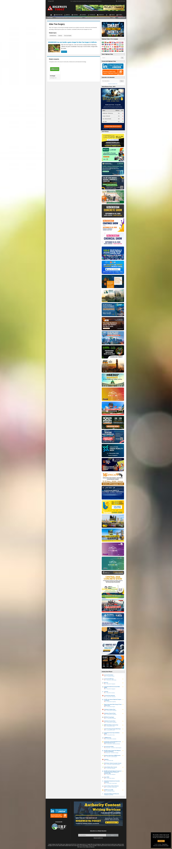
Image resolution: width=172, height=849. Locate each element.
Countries (75, 14)
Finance (113, 14)
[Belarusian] (105, 42)
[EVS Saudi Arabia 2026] (113, 563)
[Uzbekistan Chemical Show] (113, 239)
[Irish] (105, 46)
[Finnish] (108, 44)
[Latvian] (117, 46)
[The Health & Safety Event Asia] (113, 465)
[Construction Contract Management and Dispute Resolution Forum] (113, 295)
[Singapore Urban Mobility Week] (113, 450)
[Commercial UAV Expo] (113, 140)
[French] (110, 44)
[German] (115, 44)
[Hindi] (120, 44)
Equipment (83, 14)
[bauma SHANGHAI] (113, 507)
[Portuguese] (110, 48)
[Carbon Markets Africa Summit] (113, 352)
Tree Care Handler (67, 35)
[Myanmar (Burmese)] (122, 46)
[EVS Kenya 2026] (113, 549)
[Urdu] (115, 50)
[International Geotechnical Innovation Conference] (113, 366)
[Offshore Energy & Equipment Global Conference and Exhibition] (113, 493)
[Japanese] (110, 46)
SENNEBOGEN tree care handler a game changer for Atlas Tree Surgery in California (72, 42)
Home (51, 14)
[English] (122, 42)
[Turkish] (113, 50)
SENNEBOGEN (53, 35)
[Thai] (110, 50)
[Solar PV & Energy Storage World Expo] (113, 267)
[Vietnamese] (117, 50)
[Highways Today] (57, 7)
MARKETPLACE (121, 17)
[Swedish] (108, 50)
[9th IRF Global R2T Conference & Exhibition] (113, 436)
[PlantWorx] (113, 662)
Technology (92, 14)
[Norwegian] (103, 48)
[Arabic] (103, 42)
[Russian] (117, 48)
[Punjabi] (113, 48)
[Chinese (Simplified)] (110, 42)
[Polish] (108, 48)
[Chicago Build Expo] (113, 408)
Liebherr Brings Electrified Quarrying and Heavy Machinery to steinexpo (71, 17)
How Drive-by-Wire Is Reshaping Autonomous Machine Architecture (99, 17)
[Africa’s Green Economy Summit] (113, 592)
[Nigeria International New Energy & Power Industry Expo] (113, 197)
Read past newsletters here (112, 83)
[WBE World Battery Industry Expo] (113, 253)
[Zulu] (122, 50)
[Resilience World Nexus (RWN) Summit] (113, 324)
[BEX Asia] (113, 155)
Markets (68, 14)
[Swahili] (105, 50)
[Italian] (108, 46)
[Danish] (117, 42)
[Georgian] (113, 44)
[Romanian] (115, 48)
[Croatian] (113, 42)
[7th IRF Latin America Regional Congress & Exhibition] (113, 183)
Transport (101, 14)
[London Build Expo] (113, 535)
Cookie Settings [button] (157, 844)
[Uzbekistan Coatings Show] (113, 225)
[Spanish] (103, 50)
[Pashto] (105, 48)
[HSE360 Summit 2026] (113, 380)
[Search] (122, 57)
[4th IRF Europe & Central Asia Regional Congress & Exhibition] (113, 310)
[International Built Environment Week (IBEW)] (113, 169)
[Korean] (113, 46)
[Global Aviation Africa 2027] (113, 620)
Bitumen (120, 14)
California (60, 35)
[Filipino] (105, 44)
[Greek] (117, 44)
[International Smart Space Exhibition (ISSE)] (113, 281)
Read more (64, 51)
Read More (164, 844)
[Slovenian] (122, 48)
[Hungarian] (122, 44)
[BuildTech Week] (113, 634)
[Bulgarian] (108, 42)
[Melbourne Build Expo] (113, 521)
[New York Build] (113, 606)
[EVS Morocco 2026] (113, 394)
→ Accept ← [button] (161, 841)
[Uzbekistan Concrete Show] (113, 211)
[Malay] (120, 46)
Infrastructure (59, 14)
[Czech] (115, 42)
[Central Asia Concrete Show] (113, 577)
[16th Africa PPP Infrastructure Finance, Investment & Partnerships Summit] (113, 479)
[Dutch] (120, 42)
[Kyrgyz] (115, 46)
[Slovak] (120, 48)
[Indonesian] (103, 46)
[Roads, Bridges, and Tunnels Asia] (113, 422)
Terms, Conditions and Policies (88, 847)
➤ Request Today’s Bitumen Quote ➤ (113, 126)
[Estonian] (103, 44)
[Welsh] (120, 50)
